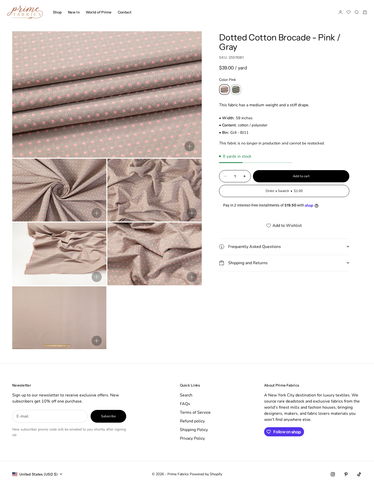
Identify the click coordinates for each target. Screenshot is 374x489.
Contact (125, 12)
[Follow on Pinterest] (346, 474)
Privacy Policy (192, 438)
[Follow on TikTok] (359, 474)
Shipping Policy (194, 430)
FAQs (185, 404)
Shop (57, 12)
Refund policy (192, 421)
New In (74, 12)
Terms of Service (195, 412)
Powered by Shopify (206, 474)
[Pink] (224, 89)
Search (186, 395)
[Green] (236, 89)
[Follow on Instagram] (332, 474)
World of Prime (99, 12)
